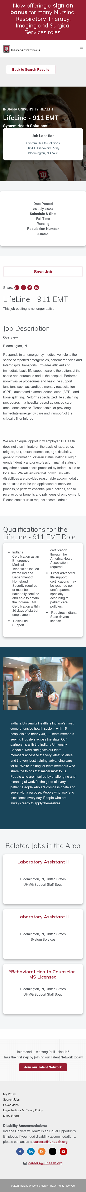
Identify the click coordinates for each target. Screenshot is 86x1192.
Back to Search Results (30, 69)
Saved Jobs (11, 1105)
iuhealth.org (11, 1115)
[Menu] (81, 47)
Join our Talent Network (43, 1067)
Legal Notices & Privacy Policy (23, 1110)
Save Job (43, 271)
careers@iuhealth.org (50, 1141)
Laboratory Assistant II (43, 862)
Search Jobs (11, 1099)
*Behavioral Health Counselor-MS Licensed (43, 974)
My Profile (9, 1094)
